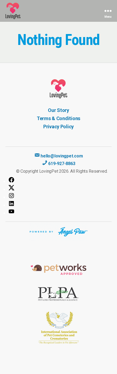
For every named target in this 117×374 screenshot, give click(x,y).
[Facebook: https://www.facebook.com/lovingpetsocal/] (60, 180)
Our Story (58, 110)
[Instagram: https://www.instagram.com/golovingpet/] (60, 195)
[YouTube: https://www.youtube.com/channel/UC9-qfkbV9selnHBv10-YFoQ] (60, 211)
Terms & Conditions (58, 118)
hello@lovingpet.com (61, 156)
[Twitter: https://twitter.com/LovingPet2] (60, 187)
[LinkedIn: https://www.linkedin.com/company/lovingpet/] (60, 203)
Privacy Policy (58, 126)
